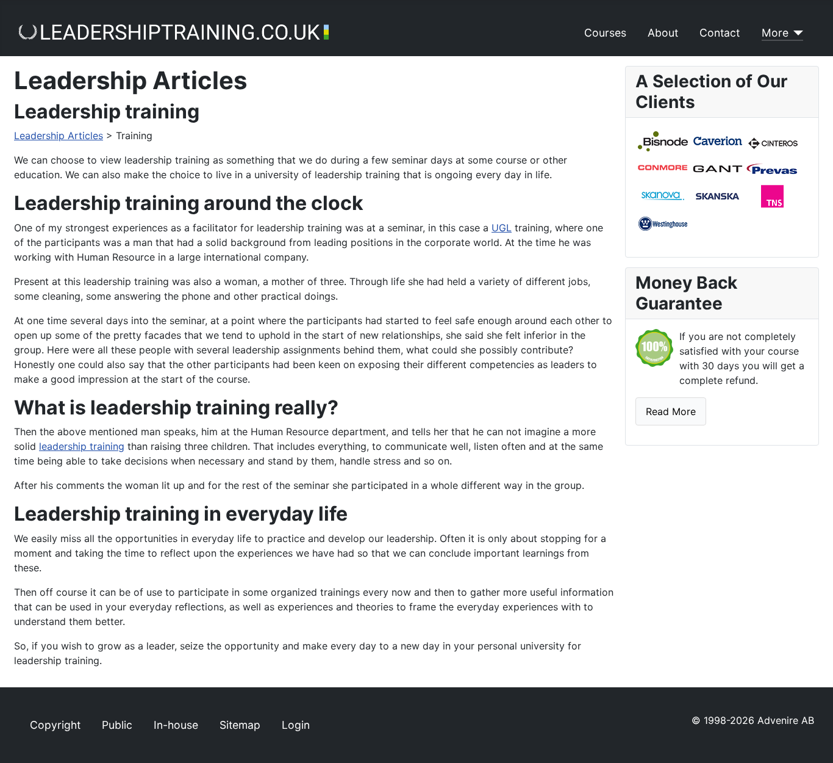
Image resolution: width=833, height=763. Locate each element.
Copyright (55, 724)
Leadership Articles (58, 135)
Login (296, 724)
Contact (719, 32)
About (663, 32)
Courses (605, 32)
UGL (502, 228)
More (775, 32)
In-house (176, 724)
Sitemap (240, 724)
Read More (671, 411)
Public (117, 724)
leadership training (81, 446)
